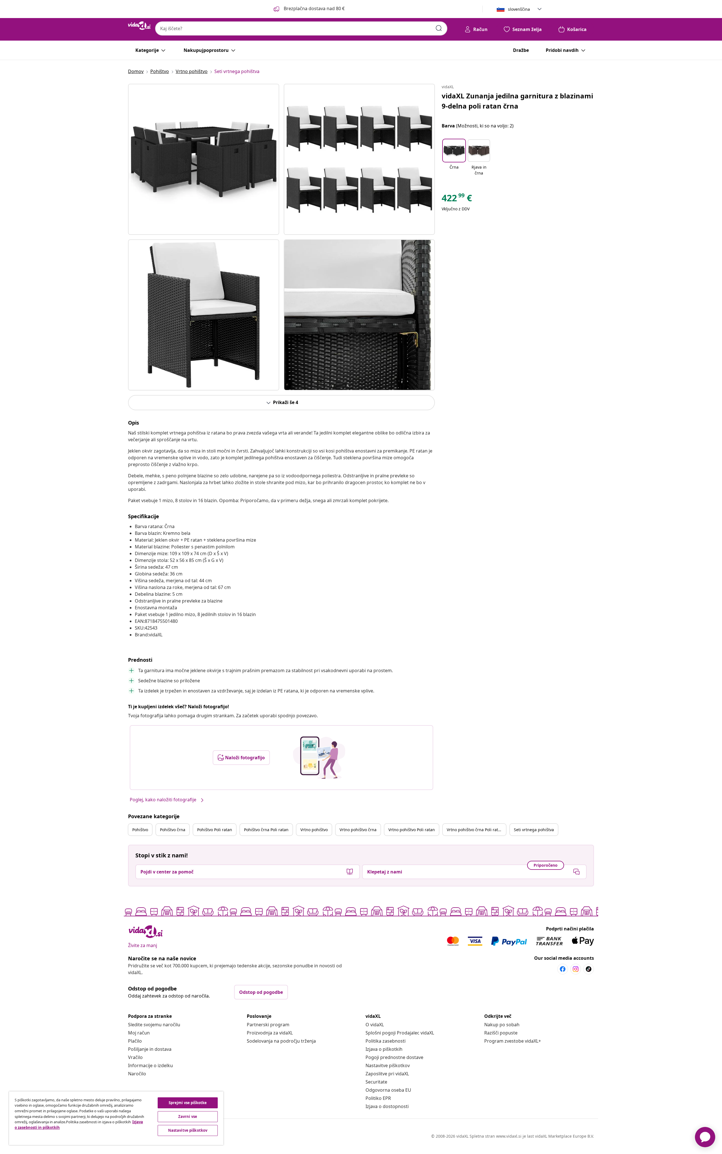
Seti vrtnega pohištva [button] (534, 829)
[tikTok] (588, 969)
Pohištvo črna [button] (172, 829)
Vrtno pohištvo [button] (314, 829)
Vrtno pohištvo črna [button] (358, 829)
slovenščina (519, 9)
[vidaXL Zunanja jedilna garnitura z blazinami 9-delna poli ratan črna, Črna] (204, 159)
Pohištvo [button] (140, 829)
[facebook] (562, 969)
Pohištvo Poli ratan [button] (214, 829)
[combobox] (301, 28)
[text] (457, 199)
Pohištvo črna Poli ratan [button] (266, 829)
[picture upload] (319, 757)
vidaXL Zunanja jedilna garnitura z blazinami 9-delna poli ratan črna (517, 101)
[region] (116, 1118)
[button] (308, 9)
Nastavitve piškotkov (388, 1065)
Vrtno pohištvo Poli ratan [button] (411, 829)
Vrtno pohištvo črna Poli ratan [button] (475, 829)
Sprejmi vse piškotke (188, 1102)
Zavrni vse (187, 1116)
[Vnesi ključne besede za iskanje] (438, 28)
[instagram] (575, 969)
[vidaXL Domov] (139, 25)
